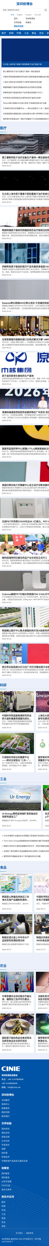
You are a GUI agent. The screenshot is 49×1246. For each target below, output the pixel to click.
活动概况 (6, 1100)
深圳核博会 (30, 19)
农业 (41, 33)
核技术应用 (18, 26)
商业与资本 (7, 1190)
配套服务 (6, 1108)
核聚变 (28, 23)
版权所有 (29, 1233)
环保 (19, 33)
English (19, 15)
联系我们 (6, 1116)
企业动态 (6, 1141)
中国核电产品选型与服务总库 (15, 1161)
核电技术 (6, 1157)
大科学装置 (7, 1182)
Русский (37, 15)
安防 (4, 1226)
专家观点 (6, 1145)
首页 (16, 19)
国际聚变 (6, 1178)
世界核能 (17, 23)
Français (28, 15)
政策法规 (6, 1137)
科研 (11, 33)
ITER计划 (6, 1186)
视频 (4, 1149)
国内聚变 (6, 1174)
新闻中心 (6, 1104)
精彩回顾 (6, 1112)
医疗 (4, 33)
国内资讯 (6, 1129)
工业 (26, 33)
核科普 (5, 1153)
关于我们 (19, 1233)
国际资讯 (6, 1133)
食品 (34, 33)
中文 (12, 15)
